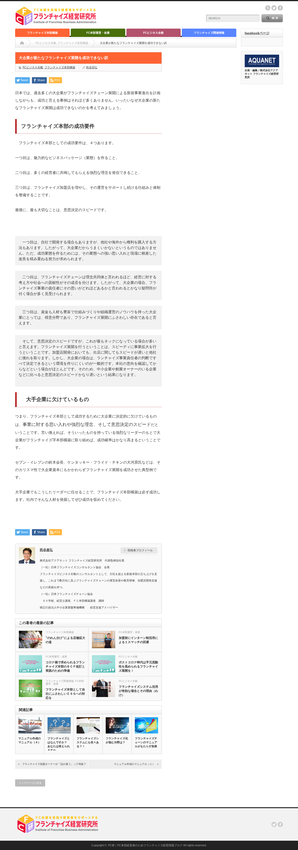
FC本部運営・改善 (98, 32)
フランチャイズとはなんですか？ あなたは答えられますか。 (58, 744)
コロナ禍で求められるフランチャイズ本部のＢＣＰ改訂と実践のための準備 (65, 666)
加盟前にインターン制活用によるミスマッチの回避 (138, 640)
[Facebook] (280, 824)
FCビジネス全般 (153, 32)
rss (267, 7)
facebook (280, 7)
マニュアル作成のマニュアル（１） (134, 764)
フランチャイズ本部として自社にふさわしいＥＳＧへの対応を (65, 694)
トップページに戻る (30, 782)
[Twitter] (274, 824)
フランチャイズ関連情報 (209, 32)
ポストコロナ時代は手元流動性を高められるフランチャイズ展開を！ (138, 666)
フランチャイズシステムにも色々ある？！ (88, 742)
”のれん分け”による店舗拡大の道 (65, 640)
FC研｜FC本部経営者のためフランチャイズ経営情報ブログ (145, 845)
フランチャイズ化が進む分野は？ (117, 740)
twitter (274, 7)
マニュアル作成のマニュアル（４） (29, 740)
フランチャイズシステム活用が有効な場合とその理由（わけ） (138, 691)
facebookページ (257, 33)
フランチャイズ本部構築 (42, 32)
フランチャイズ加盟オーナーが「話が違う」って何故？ (54, 764)
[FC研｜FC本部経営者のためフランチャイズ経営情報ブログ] (56, 23)
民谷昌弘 (91, 67)
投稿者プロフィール (140, 550)
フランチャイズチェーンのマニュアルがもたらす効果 (146, 742)
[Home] (22, 43)
